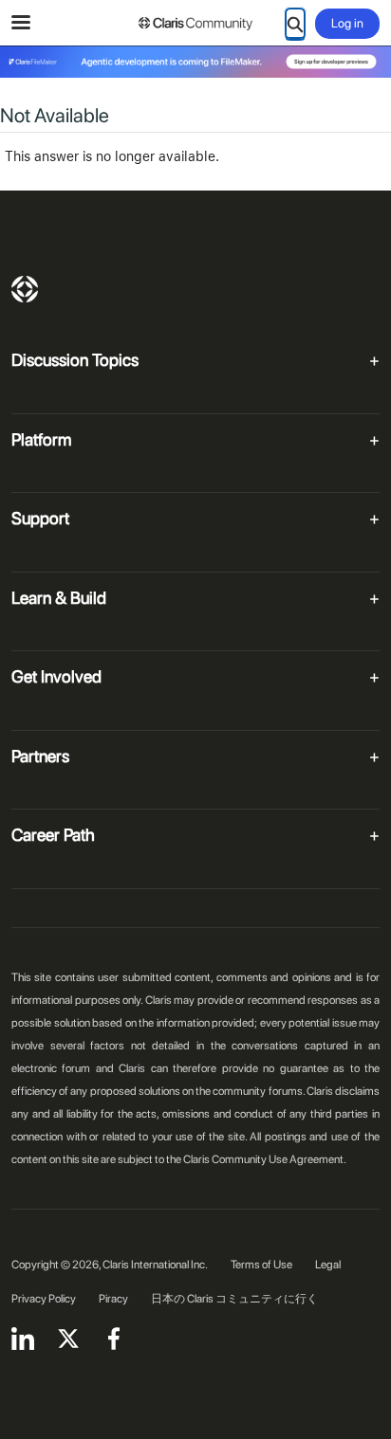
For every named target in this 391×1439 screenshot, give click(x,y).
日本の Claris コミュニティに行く (234, 1298)
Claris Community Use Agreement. (264, 1159)
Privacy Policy (43, 1298)
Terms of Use (261, 1264)
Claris (24, 289)
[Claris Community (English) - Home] (195, 23)
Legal (328, 1264)
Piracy (113, 1298)
